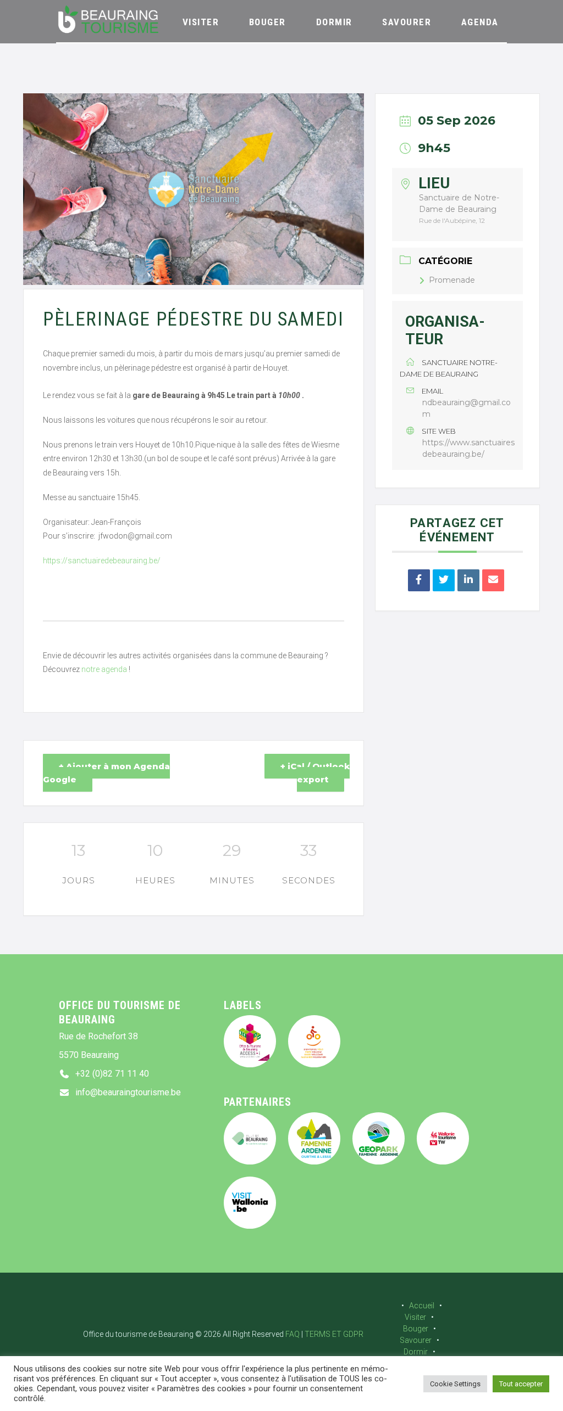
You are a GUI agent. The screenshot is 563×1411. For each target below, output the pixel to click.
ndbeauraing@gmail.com (466, 408)
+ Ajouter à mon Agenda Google (106, 773)
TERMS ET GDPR (334, 1334)
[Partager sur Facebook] (419, 580)
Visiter (415, 1317)
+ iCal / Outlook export (315, 773)
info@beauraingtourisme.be (128, 1092)
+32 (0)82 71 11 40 (112, 1073)
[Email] (493, 580)
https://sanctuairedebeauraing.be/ (102, 560)
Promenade (452, 280)
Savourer (416, 1340)
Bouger (415, 1328)
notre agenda (104, 669)
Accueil (421, 1305)
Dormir (416, 1351)
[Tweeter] (444, 580)
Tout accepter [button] (521, 1384)
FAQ (292, 1334)
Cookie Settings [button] (455, 1384)
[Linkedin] (468, 580)
